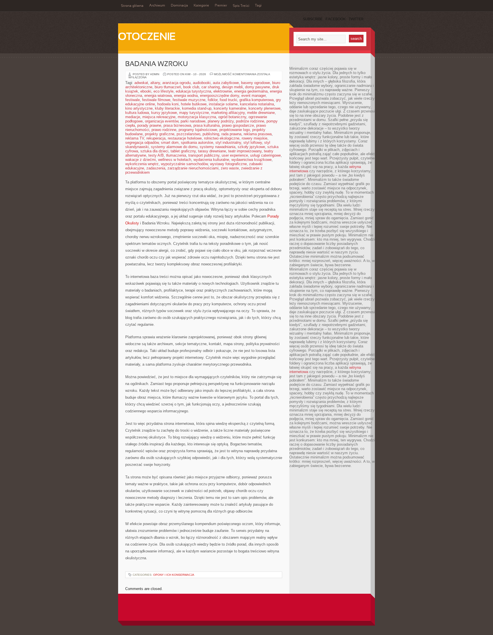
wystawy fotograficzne (228, 164)
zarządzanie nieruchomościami (193, 168)
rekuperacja (155, 138)
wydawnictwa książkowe (251, 159)
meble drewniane (261, 112)
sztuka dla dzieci (154, 151)
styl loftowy (252, 142)
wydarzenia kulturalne (211, 159)
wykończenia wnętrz (142, 164)
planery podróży (221, 121)
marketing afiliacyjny (228, 112)
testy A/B (156, 155)
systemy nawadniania (217, 147)
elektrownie (222, 91)
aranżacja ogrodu (176, 83)
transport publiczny (203, 155)
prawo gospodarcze (238, 125)
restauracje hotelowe (185, 138)
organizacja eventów (161, 121)
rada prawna (231, 134)
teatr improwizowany (245, 151)
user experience (235, 155)
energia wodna (186, 95)
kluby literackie (167, 108)
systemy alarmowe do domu (174, 147)
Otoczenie (147, 37)
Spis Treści (241, 6)
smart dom (170, 142)
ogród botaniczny (232, 117)
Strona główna (132, 6)
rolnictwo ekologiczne (221, 138)
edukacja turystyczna (193, 91)
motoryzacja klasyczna (197, 117)
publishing (211, 134)
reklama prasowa (258, 134)
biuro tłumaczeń (168, 87)
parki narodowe (193, 121)
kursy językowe (164, 112)
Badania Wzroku (156, 64)
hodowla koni (168, 104)
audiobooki (202, 83)
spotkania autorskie (197, 142)
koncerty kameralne (230, 108)
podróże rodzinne (250, 121)
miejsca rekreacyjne (158, 117)
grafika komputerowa (256, 100)
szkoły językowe (251, 147)
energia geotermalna (251, 91)
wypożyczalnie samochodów (184, 164)
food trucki (228, 100)
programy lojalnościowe (198, 130)
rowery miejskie (254, 138)
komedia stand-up (196, 108)
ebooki (145, 91)
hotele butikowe (194, 104)
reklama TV (134, 138)
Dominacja (179, 5)
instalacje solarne (223, 104)
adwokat (141, 83)
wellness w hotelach (174, 159)
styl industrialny (228, 142)
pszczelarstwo (188, 134)
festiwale (132, 100)
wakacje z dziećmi (140, 159)
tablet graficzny (183, 151)
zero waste (230, 168)
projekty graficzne (159, 134)
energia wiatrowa (158, 95)
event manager (253, 95)
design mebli (232, 87)
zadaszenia (155, 168)
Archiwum (157, 5)
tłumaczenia (176, 155)
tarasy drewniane (212, 151)
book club (191, 87)
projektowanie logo (234, 130)
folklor (212, 100)
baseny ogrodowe (255, 83)
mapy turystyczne (194, 112)
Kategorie (201, 5)
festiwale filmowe (156, 100)
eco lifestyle (163, 91)
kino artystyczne (139, 108)
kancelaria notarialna (257, 104)
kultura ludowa (137, 112)
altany (155, 83)
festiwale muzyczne (189, 100)
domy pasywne (257, 87)
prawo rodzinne (163, 130)
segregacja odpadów (142, 142)
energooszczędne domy (219, 95)
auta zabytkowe (226, 83)
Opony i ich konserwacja (173, 574)
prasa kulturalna (206, 125)
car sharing (210, 87)
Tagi (258, 5)
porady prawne (149, 125)
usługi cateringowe (265, 155)
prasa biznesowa (177, 125)
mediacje (132, 117)
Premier (221, 5)
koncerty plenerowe (264, 108)
